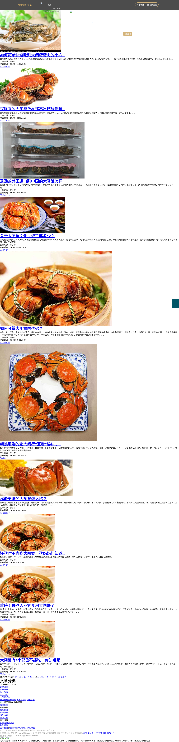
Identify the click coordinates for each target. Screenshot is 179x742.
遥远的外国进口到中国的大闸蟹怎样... (32, 181)
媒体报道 (12, 700)
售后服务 (4, 712)
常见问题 (4, 725)
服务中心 (4, 689)
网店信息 (4, 695)
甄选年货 (108, 27)
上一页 (26, 677)
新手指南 (4, 692)
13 (38, 677)
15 (43, 677)
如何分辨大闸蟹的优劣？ (21, 328)
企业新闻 (4, 700)
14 (41, 677)
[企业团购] (175, 295)
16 (46, 677)
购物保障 (4, 687)
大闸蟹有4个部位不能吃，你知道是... (31, 660)
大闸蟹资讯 (5, 697)
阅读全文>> (5, 67)
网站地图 (31, 728)
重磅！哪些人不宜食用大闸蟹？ (27, 605)
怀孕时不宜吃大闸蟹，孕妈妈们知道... (32, 553)
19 (53, 677)
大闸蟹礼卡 (66, 12)
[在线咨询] (175, 286)
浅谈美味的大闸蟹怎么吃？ (23, 498)
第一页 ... (19, 677)
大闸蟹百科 (21, 700)
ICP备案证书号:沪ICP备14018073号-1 (98, 733)
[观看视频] (175, 313)
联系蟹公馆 (118, 30)
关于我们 (4, 728)
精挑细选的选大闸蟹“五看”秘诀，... (30, 444)
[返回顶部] (175, 320)
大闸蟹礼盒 (78, 16)
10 (31, 677)
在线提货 (128, 34)
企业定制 (4, 718)
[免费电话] (175, 303)
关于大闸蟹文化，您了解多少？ (27, 236)
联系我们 (4, 710)
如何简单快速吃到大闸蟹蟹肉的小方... (32, 55)
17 (48, 677)
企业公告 (31, 700)
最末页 (63, 677)
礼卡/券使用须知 (7, 723)
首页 (49, 5)
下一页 (57, 677)
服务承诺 (4, 715)
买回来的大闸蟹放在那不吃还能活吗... (32, 109)
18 (50, 677)
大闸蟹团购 (89, 19)
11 (33, 677)
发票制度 (4, 705)
